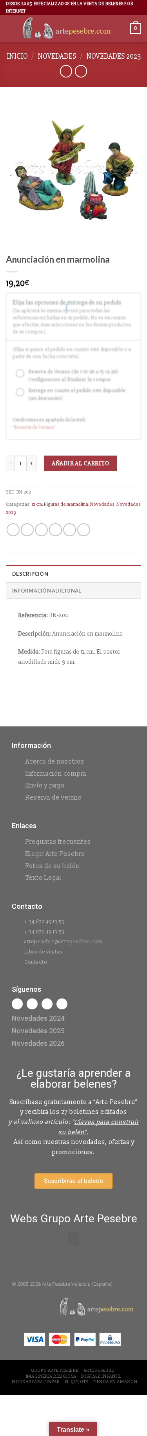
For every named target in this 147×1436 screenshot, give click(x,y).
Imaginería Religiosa (51, 1376)
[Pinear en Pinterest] (69, 529)
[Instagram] (32, 1003)
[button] (73, 1238)
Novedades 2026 (38, 1043)
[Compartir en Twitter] (41, 529)
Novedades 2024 (38, 1018)
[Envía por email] (55, 529)
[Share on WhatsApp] (13, 529)
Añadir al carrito (80, 463)
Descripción (30, 574)
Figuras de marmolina (66, 504)
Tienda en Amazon (115, 1382)
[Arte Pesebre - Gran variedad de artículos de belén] (67, 28)
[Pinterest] (61, 1003)
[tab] (73, 573)
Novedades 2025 (38, 1031)
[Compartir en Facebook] (27, 529)
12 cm (36, 504)
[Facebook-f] (17, 1003)
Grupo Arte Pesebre (54, 1370)
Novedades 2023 (113, 56)
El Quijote (76, 1382)
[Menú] (10, 28)
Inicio (17, 56)
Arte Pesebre (98, 1370)
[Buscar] (121, 28)
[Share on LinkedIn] (83, 529)
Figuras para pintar (36, 1382)
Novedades (57, 56)
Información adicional (46, 590)
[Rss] (47, 1003)
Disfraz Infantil (101, 1376)
